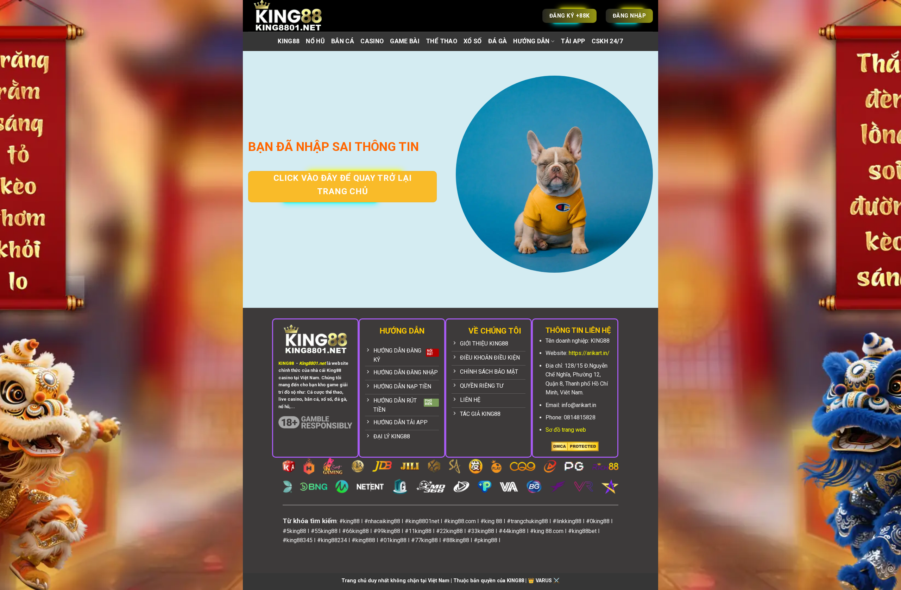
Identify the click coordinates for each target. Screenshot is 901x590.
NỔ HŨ (315, 41)
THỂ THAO (441, 41)
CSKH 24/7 (607, 41)
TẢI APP (573, 41)
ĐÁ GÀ (497, 41)
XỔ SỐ (473, 41)
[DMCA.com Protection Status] (575, 446)
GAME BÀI (405, 41)
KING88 (289, 41)
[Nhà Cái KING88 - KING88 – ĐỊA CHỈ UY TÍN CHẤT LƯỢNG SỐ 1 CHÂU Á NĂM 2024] (295, 16)
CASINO (372, 41)
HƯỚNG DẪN (531, 41)
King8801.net (312, 363)
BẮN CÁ (342, 41)
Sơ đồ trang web (566, 429)
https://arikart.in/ (589, 353)
